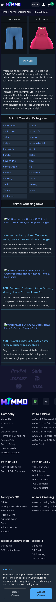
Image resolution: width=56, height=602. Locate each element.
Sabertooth (9, 125)
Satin (32, 155)
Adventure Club (9, 527)
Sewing (33, 184)
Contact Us (7, 423)
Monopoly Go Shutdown (14, 506)
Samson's (8, 149)
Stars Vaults (7, 510)
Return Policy (8, 444)
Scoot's (7, 172)
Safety (33, 125)
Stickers (5, 502)
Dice (3, 523)
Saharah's (34, 131)
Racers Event (8, 514)
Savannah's (9, 160)
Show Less (28, 60)
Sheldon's (8, 196)
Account (5, 531)
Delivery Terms (9, 431)
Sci (31, 166)
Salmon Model (37, 143)
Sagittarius (9, 131)
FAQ (3, 427)
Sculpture (34, 172)
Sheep (32, 190)
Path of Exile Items (11, 467)
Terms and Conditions (13, 435)
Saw (31, 160)
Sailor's (7, 137)
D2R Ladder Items (10, 550)
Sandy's (7, 155)
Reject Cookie (15, 593)
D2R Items (6, 545)
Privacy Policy (8, 440)
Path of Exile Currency (13, 471)
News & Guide (8, 448)
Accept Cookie (41, 593)
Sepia (6, 184)
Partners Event (9, 519)
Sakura (33, 137)
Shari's (6, 190)
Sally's (6, 143)
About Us (6, 419)
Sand (32, 149)
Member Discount (11, 452)
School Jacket (11, 166)
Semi (32, 178)
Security (7, 178)
